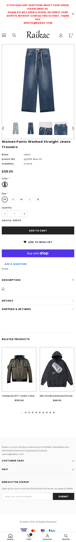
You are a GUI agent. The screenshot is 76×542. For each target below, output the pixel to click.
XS (4, 199)
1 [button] (22, 412)
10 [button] (54, 412)
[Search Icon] (14, 35)
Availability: (8, 163)
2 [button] (26, 412)
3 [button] (29, 412)
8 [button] (47, 412)
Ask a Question (16, 264)
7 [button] (43, 412)
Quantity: (7, 207)
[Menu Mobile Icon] (4, 35)
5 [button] (36, 412)
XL (38, 199)
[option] (38, 80)
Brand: (5, 154)
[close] (73, 14)
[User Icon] (61, 35)
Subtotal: (7, 220)
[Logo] (38, 35)
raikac (27, 154)
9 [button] (50, 412)
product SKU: (8, 159)
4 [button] (33, 412)
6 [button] (40, 412)
